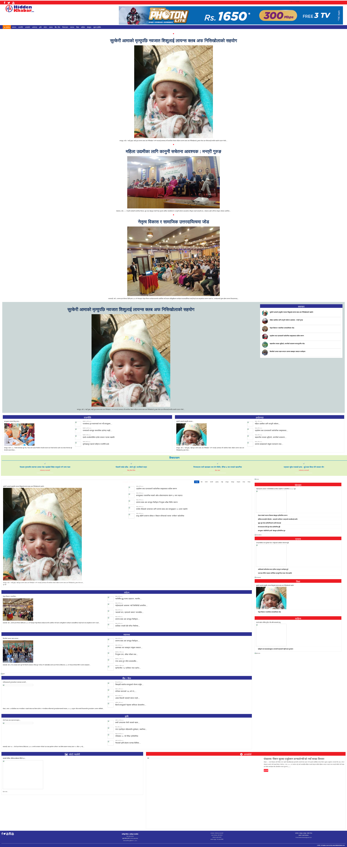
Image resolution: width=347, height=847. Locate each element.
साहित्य (83, 27)
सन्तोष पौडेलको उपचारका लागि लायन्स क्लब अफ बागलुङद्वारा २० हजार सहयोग (162, 509)
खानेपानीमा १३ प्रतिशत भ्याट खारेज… (128, 667)
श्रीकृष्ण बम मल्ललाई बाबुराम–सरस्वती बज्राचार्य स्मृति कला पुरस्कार (275, 649)
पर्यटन (45, 27)
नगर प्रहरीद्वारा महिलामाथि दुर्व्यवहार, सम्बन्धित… (131, 729)
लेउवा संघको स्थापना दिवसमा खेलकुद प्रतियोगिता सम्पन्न (272, 515)
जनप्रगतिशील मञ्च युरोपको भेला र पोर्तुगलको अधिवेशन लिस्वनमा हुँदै (272, 543)
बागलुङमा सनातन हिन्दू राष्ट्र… (12, 421)
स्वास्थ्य (72, 27)
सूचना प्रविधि (97, 27)
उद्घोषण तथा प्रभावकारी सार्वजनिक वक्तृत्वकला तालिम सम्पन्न (287, 336)
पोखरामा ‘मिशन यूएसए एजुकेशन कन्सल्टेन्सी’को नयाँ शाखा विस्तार (294, 758)
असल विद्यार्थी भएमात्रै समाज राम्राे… (127, 698)
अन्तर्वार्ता (27, 27)
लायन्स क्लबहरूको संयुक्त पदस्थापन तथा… (269, 444)
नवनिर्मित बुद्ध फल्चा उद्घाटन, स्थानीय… (128, 598)
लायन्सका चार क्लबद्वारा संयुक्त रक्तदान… (129, 647)
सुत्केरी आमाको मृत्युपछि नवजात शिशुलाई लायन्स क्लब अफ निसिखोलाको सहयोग (173, 40)
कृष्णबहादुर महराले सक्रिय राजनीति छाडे (96, 444)
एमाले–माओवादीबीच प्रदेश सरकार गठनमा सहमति (98, 437)
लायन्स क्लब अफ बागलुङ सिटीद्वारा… (127, 619)
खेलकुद (89, 27)
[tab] (196, 482)
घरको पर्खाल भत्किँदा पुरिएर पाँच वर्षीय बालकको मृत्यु (268, 622)
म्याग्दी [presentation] (206, 482)
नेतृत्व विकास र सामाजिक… (10, 596)
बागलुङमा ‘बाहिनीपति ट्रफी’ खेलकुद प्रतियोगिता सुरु (271, 530)
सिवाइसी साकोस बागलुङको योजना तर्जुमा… (129, 684)
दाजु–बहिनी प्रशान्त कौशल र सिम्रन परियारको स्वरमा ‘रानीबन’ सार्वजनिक (160, 515)
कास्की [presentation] (211, 482)
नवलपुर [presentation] (232, 482)
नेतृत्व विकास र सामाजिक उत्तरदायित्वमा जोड (173, 221)
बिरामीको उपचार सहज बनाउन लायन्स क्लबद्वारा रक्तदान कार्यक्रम (287, 351)
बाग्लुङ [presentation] (196, 482)
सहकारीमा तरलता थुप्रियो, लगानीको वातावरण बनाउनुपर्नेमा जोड (287, 343)
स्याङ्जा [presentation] (238, 482)
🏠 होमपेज (7, 27)
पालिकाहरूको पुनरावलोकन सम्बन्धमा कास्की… (15, 682)
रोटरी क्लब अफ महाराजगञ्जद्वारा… (12, 720)
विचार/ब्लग (65, 27)
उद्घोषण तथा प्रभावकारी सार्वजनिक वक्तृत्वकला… (271, 430)
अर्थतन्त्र (34, 27)
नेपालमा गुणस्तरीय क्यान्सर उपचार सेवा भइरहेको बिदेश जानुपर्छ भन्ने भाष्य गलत (45, 467)
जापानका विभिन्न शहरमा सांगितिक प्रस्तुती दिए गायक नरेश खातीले (275, 573)
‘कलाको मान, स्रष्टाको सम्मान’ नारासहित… (129, 612)
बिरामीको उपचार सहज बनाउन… (11, 638)
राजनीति (20, 27)
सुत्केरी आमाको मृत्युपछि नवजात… (185, 421)
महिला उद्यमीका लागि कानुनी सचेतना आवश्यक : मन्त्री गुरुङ (173, 151)
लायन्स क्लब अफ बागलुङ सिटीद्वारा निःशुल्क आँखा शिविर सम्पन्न (157, 502)
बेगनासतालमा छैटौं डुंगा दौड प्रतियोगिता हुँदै (269, 527)
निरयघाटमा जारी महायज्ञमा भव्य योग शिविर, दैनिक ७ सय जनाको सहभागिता (217, 467)
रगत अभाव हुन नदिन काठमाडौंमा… (126, 661)
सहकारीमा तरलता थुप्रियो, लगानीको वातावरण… (271, 437)
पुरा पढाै (4, 584)
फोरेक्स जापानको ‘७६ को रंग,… (125, 691)
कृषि (40, 27)
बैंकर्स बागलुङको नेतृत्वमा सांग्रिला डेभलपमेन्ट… (130, 704)
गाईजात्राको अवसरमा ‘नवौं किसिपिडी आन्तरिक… (131, 605)
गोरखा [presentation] (249, 482)
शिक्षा (77, 27)
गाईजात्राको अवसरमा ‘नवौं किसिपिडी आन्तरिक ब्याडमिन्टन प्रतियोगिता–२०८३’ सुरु (276, 489)
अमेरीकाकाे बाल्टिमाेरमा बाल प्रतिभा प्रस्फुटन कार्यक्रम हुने (273, 569)
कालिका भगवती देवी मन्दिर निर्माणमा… (127, 625)
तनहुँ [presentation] (222, 482)
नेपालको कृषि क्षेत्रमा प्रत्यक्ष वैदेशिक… (128, 742)
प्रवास (51, 27)
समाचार (14, 27)
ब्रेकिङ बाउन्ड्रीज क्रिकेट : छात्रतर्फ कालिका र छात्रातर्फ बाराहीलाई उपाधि (277, 519)
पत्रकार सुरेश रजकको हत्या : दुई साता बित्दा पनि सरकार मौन (304, 467)
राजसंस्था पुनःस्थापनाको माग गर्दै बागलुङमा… (97, 423)
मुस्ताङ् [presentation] (217, 482)
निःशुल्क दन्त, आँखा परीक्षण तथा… (126, 654)
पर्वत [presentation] (201, 482)
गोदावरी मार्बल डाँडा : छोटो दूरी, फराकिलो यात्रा (131, 467)
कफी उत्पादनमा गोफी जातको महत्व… (127, 722)
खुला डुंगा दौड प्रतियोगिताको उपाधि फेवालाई (269, 523)
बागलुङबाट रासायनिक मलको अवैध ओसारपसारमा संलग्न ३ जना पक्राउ (159, 495)
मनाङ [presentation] (244, 482)
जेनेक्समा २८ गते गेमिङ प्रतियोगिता (126, 736)
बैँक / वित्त (57, 27)
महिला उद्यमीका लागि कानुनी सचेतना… (267, 423)
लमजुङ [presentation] (227, 482)
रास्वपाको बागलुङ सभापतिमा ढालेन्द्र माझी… (97, 430)
